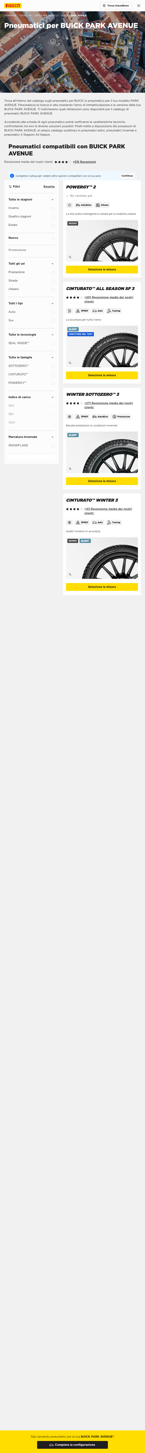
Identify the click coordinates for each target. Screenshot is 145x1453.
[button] (80, 334)
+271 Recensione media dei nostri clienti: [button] (108, 405)
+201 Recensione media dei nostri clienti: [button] (108, 299)
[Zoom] (70, 257)
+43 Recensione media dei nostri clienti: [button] (108, 511)
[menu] (139, 6)
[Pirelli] (16, 5)
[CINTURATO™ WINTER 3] (102, 558)
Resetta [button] (49, 186)
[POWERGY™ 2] (102, 240)
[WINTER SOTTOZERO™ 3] (102, 452)
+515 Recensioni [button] (84, 162)
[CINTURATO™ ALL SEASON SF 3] (102, 346)
